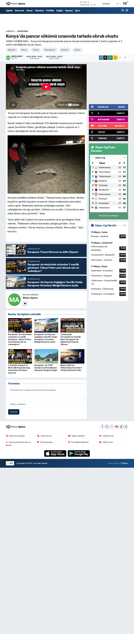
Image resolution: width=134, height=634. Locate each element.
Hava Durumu (46, 436)
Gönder (14, 412)
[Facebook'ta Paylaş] (101, 57)
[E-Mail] (25, 304)
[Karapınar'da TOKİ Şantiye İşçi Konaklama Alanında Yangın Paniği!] (46, 356)
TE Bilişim (124, 463)
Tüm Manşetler (46, 442)
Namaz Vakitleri (78, 436)
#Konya (24, 50)
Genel (29, 10)
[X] (107, 427)
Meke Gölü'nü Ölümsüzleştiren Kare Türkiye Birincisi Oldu (71, 367)
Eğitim (9, 10)
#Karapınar (11, 50)
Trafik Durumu (108, 436)
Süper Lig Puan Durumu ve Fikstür (18, 443)
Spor (77, 10)
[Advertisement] (111, 82)
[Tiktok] (121, 427)
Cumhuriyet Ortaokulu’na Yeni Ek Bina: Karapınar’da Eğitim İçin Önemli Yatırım (70, 339)
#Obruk (35, 50)
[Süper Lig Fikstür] (124, 225)
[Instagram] (112, 427)
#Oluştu (77, 50)
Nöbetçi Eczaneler (17, 436)
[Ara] (123, 10)
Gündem (39, 10)
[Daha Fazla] (115, 57)
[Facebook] (102, 427)
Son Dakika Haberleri (80, 442)
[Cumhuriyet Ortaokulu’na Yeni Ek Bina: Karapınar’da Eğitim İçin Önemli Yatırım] (72, 325)
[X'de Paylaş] (105, 57)
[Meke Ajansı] (16, 3)
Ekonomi (19, 10)
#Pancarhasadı (49, 50)
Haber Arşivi (108, 442)
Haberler (10, 31)
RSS (11, 463)
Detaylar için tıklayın (108, 216)
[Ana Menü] (126, 10)
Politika (50, 10)
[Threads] (126, 427)
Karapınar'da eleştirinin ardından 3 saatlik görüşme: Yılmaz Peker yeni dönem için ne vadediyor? (20, 339)
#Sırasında (64, 50)
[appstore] (55, 453)
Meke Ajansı (30, 298)
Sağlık (59, 10)
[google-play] (78, 453)
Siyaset (69, 10)
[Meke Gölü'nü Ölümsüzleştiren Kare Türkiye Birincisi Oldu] (72, 356)
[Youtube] (116, 427)
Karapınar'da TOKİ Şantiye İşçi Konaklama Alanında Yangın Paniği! (45, 367)
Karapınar (22, 31)
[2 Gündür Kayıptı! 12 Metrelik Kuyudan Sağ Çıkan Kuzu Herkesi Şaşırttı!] (20, 356)
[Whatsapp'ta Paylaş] (110, 57)
